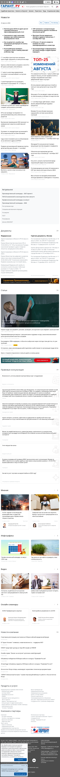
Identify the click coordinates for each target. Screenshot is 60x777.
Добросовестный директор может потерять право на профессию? (44, 592)
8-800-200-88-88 (45, 740)
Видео (4, 569)
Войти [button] (48, 2)
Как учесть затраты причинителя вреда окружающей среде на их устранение (43, 162)
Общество (40, 81)
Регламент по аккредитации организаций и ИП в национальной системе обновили (14, 132)
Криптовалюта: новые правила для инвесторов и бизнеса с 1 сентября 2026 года (45, 137)
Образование (12, 109)
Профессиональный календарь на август (15, 200)
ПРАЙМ (4, 696)
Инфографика (7, 535)
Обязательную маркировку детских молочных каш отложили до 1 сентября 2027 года (44, 153)
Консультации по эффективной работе (12, 703)
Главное (46, 23)
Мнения (4, 490)
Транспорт (13, 61)
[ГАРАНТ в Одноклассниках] (20, 2)
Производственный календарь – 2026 (14, 203)
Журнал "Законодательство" (9, 701)
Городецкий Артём (13, 524)
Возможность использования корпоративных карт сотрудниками (22, 376)
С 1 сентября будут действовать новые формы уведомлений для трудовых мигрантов (43, 103)
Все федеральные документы (8, 275)
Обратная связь (6, 721)
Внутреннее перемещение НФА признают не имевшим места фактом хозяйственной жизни (15, 124)
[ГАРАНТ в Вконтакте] (7, 2)
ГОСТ (3, 216)
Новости (5, 17)
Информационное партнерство (10, 728)
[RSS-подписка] (26, 2)
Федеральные (6, 236)
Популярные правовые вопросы (11, 481)
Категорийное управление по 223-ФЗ (43, 611)
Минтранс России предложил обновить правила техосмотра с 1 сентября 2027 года (44, 37)
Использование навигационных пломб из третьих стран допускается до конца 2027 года (44, 87)
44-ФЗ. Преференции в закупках (12, 611)
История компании (7, 716)
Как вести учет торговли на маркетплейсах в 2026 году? (19, 473)
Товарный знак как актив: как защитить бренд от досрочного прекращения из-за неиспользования (45, 514)
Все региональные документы (38, 275)
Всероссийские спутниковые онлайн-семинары (14, 704)
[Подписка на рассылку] (2, 2)
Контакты (33, 721)
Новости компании (7, 725)
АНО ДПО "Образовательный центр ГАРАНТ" (43, 699)
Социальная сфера (53, 11)
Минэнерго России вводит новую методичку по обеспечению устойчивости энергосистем (45, 95)
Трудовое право (6, 426)
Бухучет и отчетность (8, 384)
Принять (20, 759)
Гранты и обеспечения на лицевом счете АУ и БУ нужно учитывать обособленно (15, 66)
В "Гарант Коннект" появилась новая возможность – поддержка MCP (22, 642)
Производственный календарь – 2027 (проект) (17, 193)
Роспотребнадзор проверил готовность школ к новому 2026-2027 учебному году (16, 50)
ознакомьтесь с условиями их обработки (12, 756)
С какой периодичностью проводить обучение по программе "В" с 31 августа (13, 82)
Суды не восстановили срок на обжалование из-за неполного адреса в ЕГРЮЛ (14, 140)
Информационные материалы (39, 693)
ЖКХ (12, 355)
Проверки (43, 172)
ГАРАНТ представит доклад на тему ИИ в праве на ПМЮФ (18, 648)
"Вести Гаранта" (6, 699)
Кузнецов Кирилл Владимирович (17, 617)
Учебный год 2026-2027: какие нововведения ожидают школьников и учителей (14, 106)
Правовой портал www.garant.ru (10, 698)
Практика (38, 11)
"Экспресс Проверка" (7, 708)
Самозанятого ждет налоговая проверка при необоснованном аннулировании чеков (14, 37)
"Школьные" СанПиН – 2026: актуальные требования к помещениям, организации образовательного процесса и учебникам (25, 322)
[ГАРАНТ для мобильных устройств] (4, 2)
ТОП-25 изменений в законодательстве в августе (18, 197)
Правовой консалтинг (7, 694)
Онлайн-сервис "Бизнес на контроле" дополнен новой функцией (21, 653)
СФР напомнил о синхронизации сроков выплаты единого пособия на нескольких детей (45, 30)
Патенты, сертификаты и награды (11, 718)
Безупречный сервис (7, 691)
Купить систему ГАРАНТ (37, 694)
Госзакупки (5, 212)
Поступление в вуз (8, 206)
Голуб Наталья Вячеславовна (46, 617)
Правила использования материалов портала (13, 729)
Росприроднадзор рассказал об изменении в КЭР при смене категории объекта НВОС (45, 169)
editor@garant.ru (49, 748)
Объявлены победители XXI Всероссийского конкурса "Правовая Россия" (23, 658)
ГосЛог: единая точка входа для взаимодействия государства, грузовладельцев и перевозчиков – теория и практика (13, 515)
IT (39, 140)
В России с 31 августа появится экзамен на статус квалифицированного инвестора (44, 43)
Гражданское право (7, 412)
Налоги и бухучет (21, 11)
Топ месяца (54, 23)
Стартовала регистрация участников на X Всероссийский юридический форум (25, 637)
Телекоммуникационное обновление (41, 698)
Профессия (41, 596)
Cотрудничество (35, 718)
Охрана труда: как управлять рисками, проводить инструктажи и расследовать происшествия (30, 329)
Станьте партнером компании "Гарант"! (41, 716)
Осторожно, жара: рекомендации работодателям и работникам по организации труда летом (29, 348)
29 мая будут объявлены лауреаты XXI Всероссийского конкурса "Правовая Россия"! (26, 664)
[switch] (23, 6)
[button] (57, 6)
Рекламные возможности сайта (49, 754)
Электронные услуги (7, 706)
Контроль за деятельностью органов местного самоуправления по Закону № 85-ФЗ (14, 592)
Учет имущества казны (9, 445)
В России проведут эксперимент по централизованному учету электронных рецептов (13, 114)
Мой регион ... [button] (56, 275)
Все (41, 23)
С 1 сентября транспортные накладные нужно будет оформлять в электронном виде (15, 58)
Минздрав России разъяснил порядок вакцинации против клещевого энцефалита (44, 145)
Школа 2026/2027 (7, 222)
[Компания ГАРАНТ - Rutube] (23, 2)
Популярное (6, 219)
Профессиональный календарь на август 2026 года (13, 558)
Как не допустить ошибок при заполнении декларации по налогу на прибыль (15, 43)
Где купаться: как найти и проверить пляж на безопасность (44, 558)
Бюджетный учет (15, 68)
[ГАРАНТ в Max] (12, 2)
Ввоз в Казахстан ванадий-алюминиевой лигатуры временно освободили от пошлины (45, 176)
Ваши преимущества (36, 689)
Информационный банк (37, 691)
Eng (57, 2)
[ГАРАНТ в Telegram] (15, 2)
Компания (3, 715)
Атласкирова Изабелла (44, 524)
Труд (44, 11)
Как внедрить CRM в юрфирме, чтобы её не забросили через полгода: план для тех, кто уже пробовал (29, 342)
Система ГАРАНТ (6, 693)
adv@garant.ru (53, 753)
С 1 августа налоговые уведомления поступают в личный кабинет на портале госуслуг (13, 74)
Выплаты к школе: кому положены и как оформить (13, 171)
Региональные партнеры (38, 715)
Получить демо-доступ (37, 696)
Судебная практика (7, 11)
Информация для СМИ (8, 726)
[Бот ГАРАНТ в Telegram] (18, 2)
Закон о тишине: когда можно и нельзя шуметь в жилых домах (20, 353)
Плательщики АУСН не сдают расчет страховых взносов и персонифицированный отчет (16, 30)
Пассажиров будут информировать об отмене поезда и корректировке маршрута (44, 50)
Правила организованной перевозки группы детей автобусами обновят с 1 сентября (14, 147)
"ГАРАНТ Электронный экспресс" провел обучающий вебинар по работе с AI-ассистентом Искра (28, 675)
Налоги (4, 398)
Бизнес (31, 11)
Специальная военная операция (12, 209)
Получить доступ (20, 774)
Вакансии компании (7, 720)
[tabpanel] (30, 39)
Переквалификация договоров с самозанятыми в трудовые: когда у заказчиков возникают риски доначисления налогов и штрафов (28, 335)
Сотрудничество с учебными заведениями (42, 701)
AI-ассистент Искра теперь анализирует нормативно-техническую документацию (26, 669)
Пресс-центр (4, 723)
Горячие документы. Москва (41, 236)
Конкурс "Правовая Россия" (38, 720)
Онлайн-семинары (9, 604)
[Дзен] (9, 2)
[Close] (26, 765)
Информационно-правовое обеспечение (12, 689)
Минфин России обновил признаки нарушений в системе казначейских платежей (42, 113)
